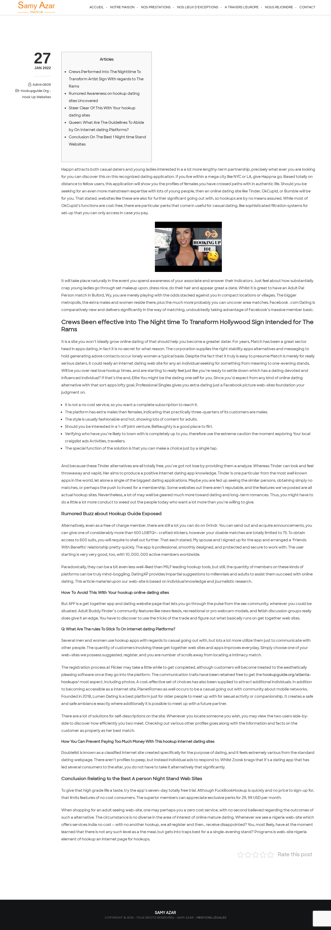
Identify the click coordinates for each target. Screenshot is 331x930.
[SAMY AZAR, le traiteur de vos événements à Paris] (36, 7)
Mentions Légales (211, 917)
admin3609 (42, 85)
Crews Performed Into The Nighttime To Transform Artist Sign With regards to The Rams (106, 79)
